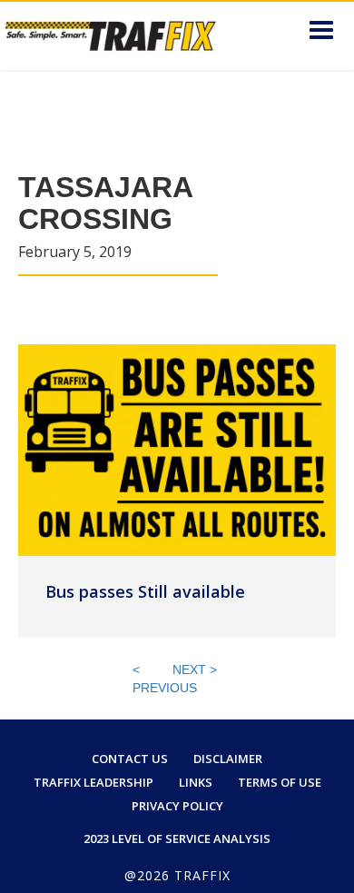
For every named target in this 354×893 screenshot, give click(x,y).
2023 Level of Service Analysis (177, 838)
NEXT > (194, 669)
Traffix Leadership (93, 782)
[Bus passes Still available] (177, 449)
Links (195, 782)
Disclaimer (227, 758)
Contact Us (130, 758)
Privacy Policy (177, 806)
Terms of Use (279, 782)
